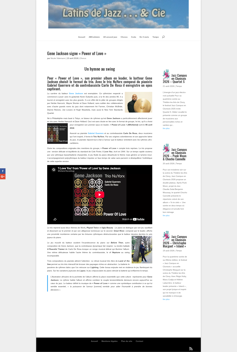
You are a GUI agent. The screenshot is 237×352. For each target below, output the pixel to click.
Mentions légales (109, 341)
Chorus (124, 37)
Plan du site (126, 341)
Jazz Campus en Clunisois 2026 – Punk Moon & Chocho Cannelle (175, 154)
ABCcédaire (94, 37)
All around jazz (110, 37)
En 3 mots (144, 37)
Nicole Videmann (58, 58)
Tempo (156, 37)
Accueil (81, 37)
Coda (133, 37)
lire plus (166, 128)
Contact (139, 341)
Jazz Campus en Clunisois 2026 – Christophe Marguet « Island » (175, 241)
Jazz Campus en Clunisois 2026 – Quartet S (175, 78)
